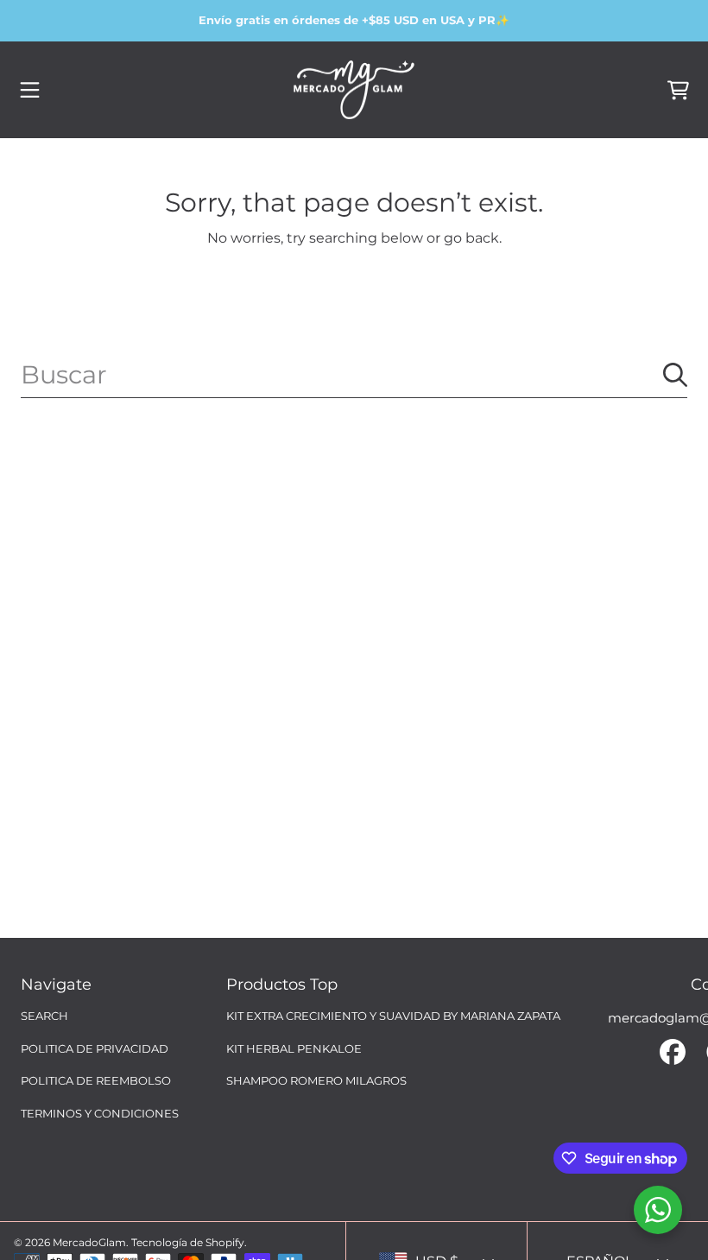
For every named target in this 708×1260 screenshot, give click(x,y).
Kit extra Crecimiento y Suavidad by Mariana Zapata (393, 1016)
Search (44, 1016)
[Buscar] (675, 375)
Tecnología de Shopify (187, 1242)
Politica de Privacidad (94, 1048)
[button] (30, 90)
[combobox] (354, 374)
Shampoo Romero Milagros (316, 1080)
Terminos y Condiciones (100, 1113)
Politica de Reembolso (96, 1080)
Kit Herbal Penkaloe (294, 1048)
